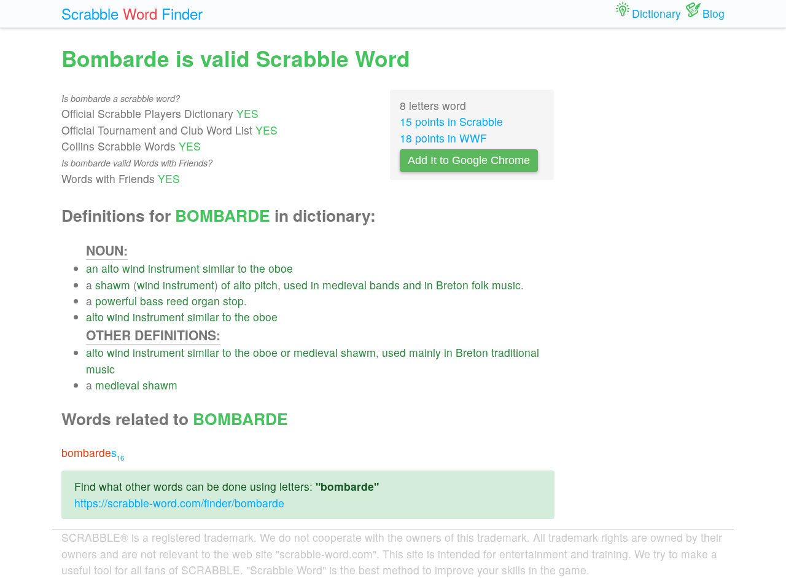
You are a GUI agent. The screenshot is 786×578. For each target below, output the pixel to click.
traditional (515, 352)
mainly (425, 352)
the (257, 268)
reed (177, 300)
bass (151, 300)
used (296, 284)
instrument (174, 268)
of (225, 284)
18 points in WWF (443, 138)
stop (233, 300)
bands (385, 284)
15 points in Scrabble (451, 121)
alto (110, 268)
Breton (452, 284)
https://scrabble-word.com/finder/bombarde (179, 502)
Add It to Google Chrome (469, 160)
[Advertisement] (649, 227)
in (315, 284)
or (285, 352)
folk (480, 284)
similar (219, 268)
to (242, 268)
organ (206, 300)
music (506, 284)
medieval (344, 284)
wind (133, 268)
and (412, 284)
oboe (280, 268)
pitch (266, 284)
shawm (112, 284)
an (92, 268)
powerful (116, 300)
